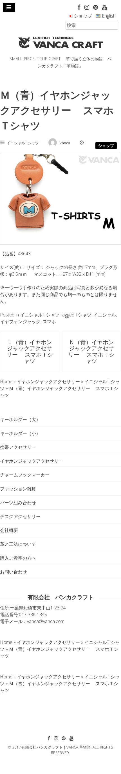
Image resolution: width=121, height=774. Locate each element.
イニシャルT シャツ (23, 142)
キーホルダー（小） (20, 433)
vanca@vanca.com (45, 621)
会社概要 (9, 530)
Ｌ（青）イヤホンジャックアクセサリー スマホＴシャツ (29, 351)
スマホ (49, 321)
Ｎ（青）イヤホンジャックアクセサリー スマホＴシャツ (91, 351)
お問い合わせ (13, 572)
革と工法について (18, 544)
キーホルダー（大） (20, 419)
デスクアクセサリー (20, 516)
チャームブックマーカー (25, 475)
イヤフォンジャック (20, 321)
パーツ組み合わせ (18, 502)
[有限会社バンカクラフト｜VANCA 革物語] (60, 42)
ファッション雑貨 (18, 489)
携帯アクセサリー (18, 447)
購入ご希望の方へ (18, 558)
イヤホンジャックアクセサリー (31, 461)
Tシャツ (83, 315)
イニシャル (104, 315)
